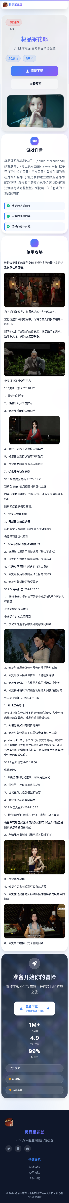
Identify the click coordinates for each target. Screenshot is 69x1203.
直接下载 (34, 1178)
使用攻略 (34, 1172)
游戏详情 (34, 1167)
